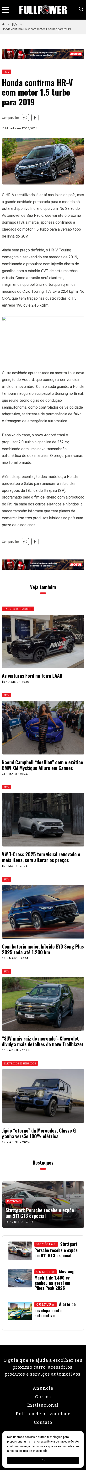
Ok (43, 1460)
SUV (15, 24)
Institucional (43, 1405)
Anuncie (43, 1388)
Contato (43, 1422)
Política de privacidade (43, 1413)
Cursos (43, 1396)
